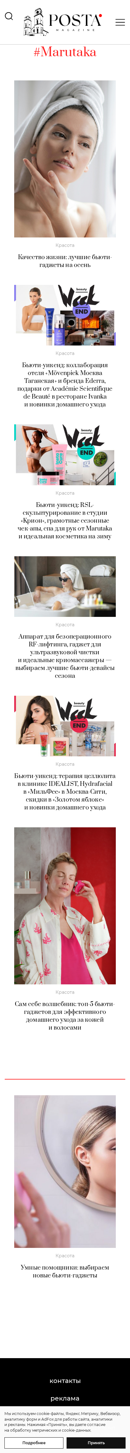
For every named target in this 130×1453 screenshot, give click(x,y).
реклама (65, 1398)
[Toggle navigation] (118, 22)
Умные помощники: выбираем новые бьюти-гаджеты (65, 1272)
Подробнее (34, 1442)
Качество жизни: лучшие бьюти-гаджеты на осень (65, 261)
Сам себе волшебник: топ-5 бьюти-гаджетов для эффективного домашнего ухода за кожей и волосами (65, 1016)
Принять (96, 1442)
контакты (65, 1381)
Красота (65, 245)
